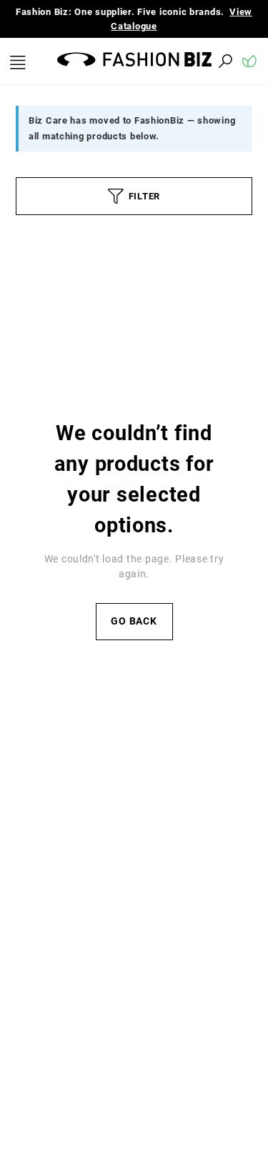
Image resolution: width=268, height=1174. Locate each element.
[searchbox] (146, 61)
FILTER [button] (144, 196)
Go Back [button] (134, 621)
